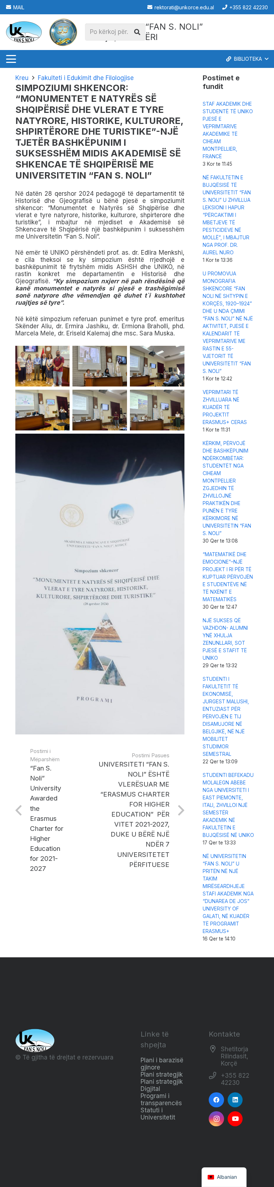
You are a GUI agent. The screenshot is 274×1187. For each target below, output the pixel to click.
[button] (11, 59)
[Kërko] (137, 32)
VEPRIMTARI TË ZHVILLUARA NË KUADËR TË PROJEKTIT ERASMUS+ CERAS (225, 407)
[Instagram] (216, 1119)
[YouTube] (235, 1119)
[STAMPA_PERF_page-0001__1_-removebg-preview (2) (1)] (63, 32)
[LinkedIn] (235, 1100)
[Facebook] (216, 1100)
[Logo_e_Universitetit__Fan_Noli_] (24, 32)
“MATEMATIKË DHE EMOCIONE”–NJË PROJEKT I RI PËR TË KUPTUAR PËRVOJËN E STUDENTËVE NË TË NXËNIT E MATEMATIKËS (228, 577)
